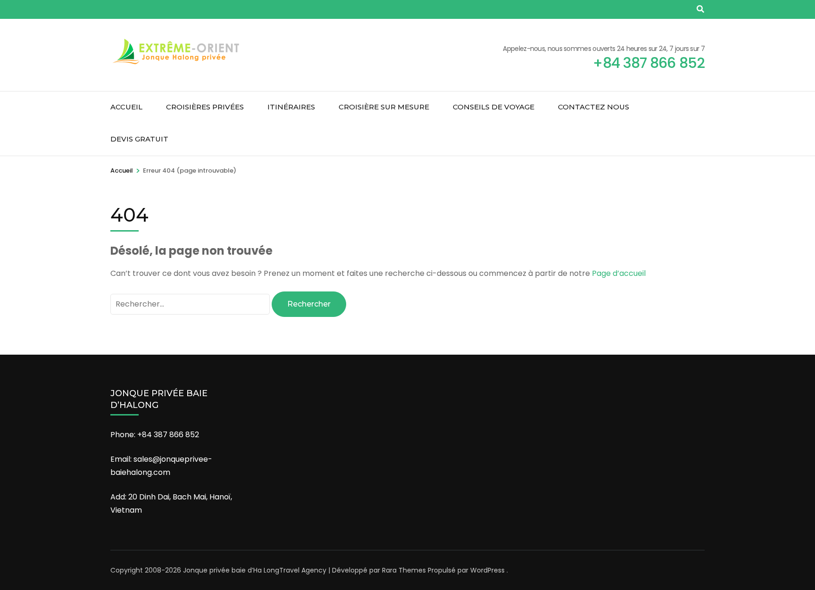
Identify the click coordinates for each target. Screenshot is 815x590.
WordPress (487, 570)
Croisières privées (205, 106)
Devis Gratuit (139, 138)
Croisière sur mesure (384, 106)
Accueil (126, 106)
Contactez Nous (593, 106)
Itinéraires (291, 106)
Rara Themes (404, 570)
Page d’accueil (619, 273)
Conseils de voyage (493, 106)
